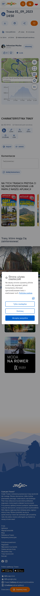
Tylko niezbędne (20, 304)
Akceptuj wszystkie (20, 318)
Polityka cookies (25, 293)
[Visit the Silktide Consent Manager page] (33, 298)
